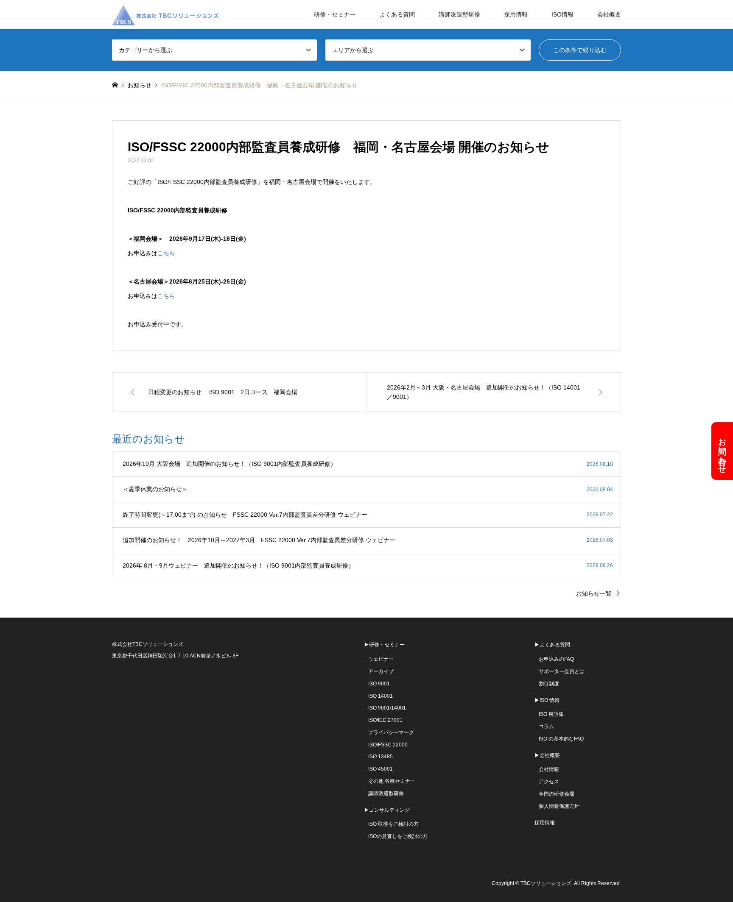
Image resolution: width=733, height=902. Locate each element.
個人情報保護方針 (559, 806)
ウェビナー (381, 659)
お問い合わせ (722, 451)
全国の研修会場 (556, 794)
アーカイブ (381, 671)
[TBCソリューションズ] (167, 14)
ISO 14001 (380, 696)
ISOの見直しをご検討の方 (398, 836)
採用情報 (516, 14)
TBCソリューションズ (545, 883)
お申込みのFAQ (556, 659)
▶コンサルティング (387, 810)
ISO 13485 (380, 757)
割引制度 (549, 684)
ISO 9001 (379, 684)
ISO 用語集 (551, 714)
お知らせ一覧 (594, 593)
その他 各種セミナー (391, 781)
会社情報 (549, 769)
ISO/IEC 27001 (385, 720)
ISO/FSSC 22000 (388, 745)
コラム (546, 726)
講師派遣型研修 (459, 14)
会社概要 (609, 14)
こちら (166, 253)
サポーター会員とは (562, 671)
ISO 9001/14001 (387, 708)
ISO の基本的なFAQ (561, 739)
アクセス (549, 782)
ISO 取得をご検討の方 (393, 824)
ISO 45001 (380, 769)
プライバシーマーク (391, 732)
